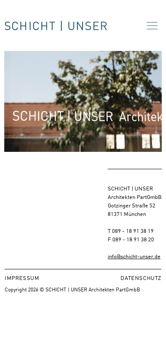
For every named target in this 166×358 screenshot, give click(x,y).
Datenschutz (140, 277)
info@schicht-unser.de (134, 256)
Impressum (22, 277)
